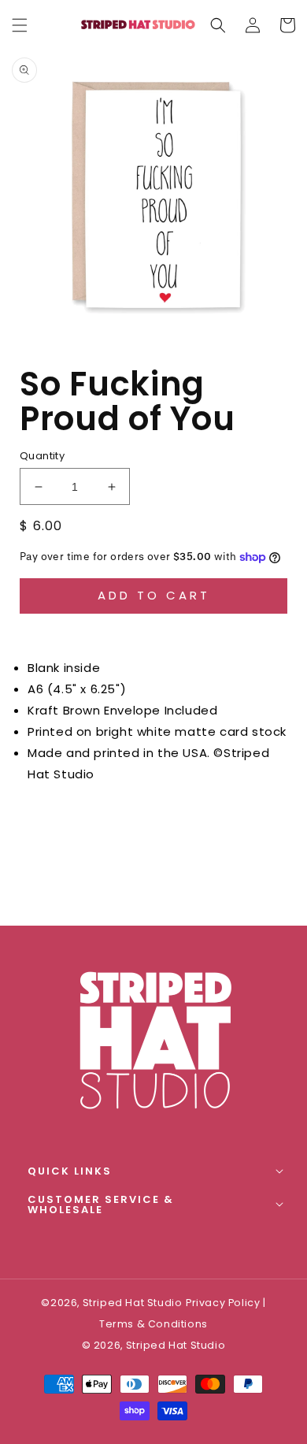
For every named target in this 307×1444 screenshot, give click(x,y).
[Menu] (19, 25)
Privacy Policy (223, 1302)
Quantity (42, 455)
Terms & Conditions (153, 1324)
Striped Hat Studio (176, 1345)
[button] (218, 25)
